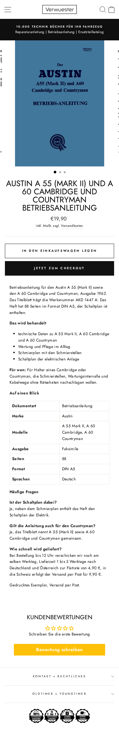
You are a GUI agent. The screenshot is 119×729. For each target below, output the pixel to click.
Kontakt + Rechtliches (59, 676)
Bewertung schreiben (59, 649)
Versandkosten (72, 225)
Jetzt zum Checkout (59, 268)
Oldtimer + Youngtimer (59, 694)
